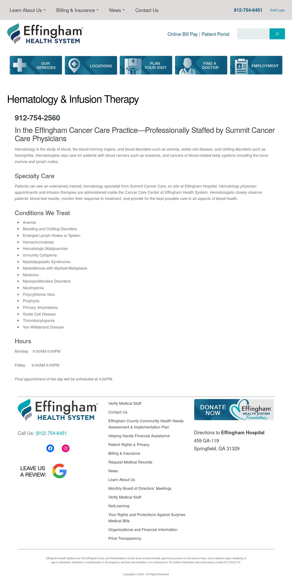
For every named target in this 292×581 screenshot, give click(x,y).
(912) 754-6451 (51, 432)
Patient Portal (215, 33)
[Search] (277, 33)
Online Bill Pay (183, 33)
